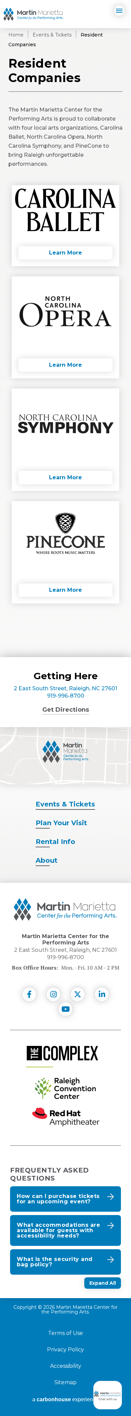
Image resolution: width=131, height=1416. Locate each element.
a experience (65, 1400)
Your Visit (61, 823)
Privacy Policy (65, 1349)
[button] (65, 1199)
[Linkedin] (101, 994)
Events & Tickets (52, 35)
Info (55, 842)
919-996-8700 (65, 696)
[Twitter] (77, 994)
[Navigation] (119, 11)
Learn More (65, 253)
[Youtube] (65, 1009)
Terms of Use (65, 1333)
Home (16, 35)
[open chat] (109, 1395)
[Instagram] (53, 994)
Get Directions (65, 709)
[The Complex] (62, 1053)
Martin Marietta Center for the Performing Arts (33, 14)
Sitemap (65, 1382)
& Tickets (65, 804)
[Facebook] (29, 994)
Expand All (102, 1283)
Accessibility (65, 1366)
